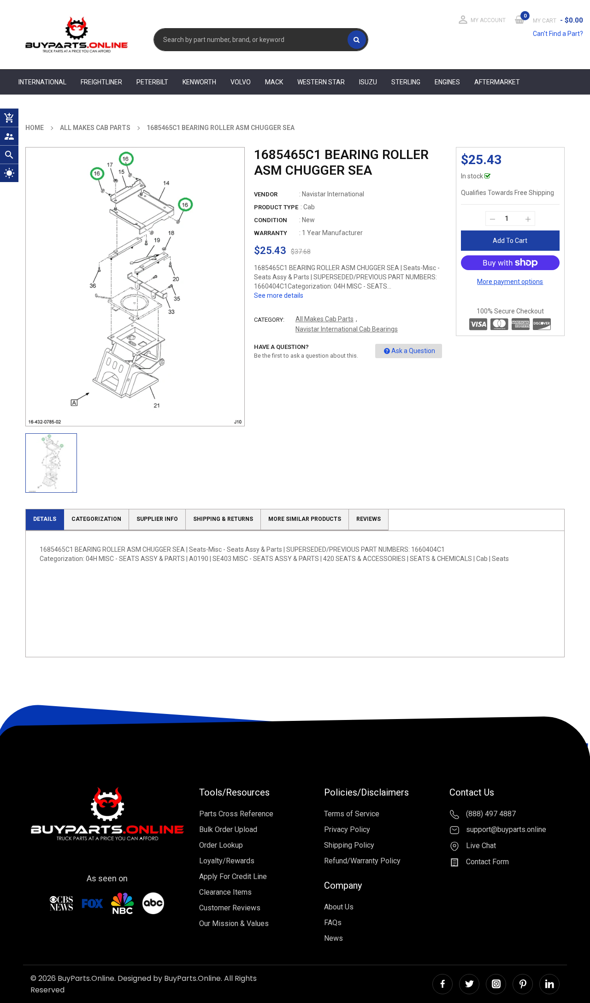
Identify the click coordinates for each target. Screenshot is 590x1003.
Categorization (96, 519)
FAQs (333, 922)
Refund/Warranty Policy (362, 860)
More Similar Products (304, 519)
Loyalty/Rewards (226, 860)
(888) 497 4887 (490, 813)
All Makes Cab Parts (324, 319)
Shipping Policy (349, 845)
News (333, 938)
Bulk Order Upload (228, 829)
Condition (270, 220)
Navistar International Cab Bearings (346, 329)
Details (44, 519)
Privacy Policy (347, 829)
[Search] (357, 39)
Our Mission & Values (234, 923)
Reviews (368, 519)
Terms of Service (351, 813)
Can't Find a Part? (558, 33)
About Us (339, 907)
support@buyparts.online (505, 830)
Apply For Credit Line (233, 876)
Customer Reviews (229, 907)
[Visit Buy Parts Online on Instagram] (496, 984)
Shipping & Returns (223, 519)
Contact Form (486, 861)
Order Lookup (221, 845)
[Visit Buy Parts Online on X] (469, 984)
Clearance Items (225, 892)
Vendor (265, 194)
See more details (278, 295)
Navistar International (333, 194)
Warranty (270, 233)
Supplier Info (157, 519)
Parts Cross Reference (236, 813)
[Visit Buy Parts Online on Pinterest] (523, 984)
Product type (276, 207)
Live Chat (480, 845)
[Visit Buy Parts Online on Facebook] (442, 984)
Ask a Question (413, 350)
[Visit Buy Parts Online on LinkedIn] (549, 984)
